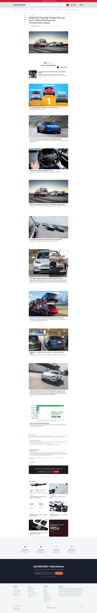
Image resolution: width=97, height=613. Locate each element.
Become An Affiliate (17, 591)
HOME (14, 9)
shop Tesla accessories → (61, 436)
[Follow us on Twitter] (49, 608)
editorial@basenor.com (32, 458)
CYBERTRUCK (41, 9)
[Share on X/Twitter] (25, 15)
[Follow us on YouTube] (53, 608)
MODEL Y (25, 9)
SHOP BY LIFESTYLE (49, 9)
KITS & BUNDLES (67, 9)
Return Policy (30, 590)
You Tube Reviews (16, 590)
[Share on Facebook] (25, 18)
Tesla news (33, 462)
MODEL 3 (19, 9)
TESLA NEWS (74, 9)
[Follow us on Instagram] (51, 608)
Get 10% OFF (59, 573)
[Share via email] (25, 22)
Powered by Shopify (16, 609)
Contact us (30, 596)
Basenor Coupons (16, 594)
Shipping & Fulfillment (32, 588)
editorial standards (50, 444)
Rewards (14, 588)
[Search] (67, 5)
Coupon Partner (16, 593)
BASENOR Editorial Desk (34, 450)
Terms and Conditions (32, 593)
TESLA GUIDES (58, 9)
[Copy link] (25, 24)
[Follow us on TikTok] (55, 608)
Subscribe (56, 471)
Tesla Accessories (46, 476)
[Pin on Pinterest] (25, 20)
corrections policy (56, 444)
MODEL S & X (32, 9)
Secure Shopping (31, 594)
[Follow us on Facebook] (47, 608)
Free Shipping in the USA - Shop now (48, 1)
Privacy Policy (31, 591)
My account (73, 5)
